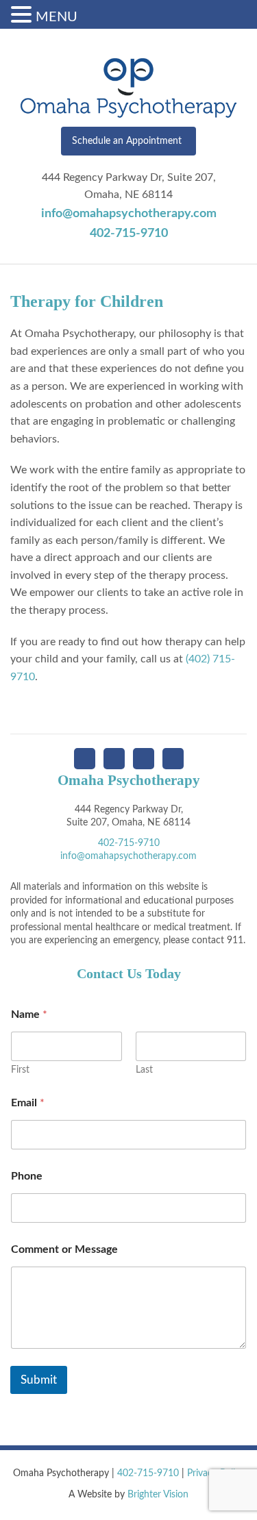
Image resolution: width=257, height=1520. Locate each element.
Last (144, 1070)
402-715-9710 (129, 233)
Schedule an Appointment (127, 141)
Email (28, 1102)
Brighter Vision (157, 1494)
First (20, 1070)
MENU (56, 17)
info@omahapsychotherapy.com (129, 214)
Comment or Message (64, 1249)
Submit (39, 1380)
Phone (26, 1176)
